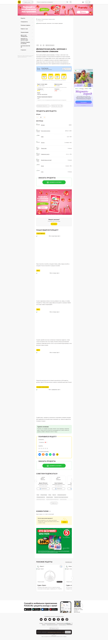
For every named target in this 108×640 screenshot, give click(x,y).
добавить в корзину (55, 182)
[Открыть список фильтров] (67, 2)
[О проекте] (32, 50)
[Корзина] (83, 2)
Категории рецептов (62, 624)
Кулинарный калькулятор (42, 105)
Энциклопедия (24, 32)
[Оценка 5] (47, 448)
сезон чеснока (63, 499)
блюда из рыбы (49, 497)
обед (50, 494)
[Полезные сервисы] (32, 25)
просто (54, 494)
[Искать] (70, 2)
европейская (44, 94)
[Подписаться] (61, 566)
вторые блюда (44, 494)
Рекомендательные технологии (52, 624)
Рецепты (23, 18)
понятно (68, 632)
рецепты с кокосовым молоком (61, 497)
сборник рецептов (41, 497)
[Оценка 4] (45, 448)
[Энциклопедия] (32, 32)
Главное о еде (24, 28)
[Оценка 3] (43, 448)
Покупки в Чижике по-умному (25, 43)
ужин (38, 494)
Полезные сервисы (25, 25)
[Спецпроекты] (32, 22)
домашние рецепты (62, 494)
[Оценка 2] (41, 448)
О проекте (23, 50)
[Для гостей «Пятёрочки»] (32, 36)
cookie (63, 632)
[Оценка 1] (39, 448)
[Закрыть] (72, 623)
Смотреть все (68, 562)
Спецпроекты (24, 21)
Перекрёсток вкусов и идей (24, 39)
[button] (36, 481)
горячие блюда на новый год (52, 499)
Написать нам (55, 628)
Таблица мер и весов (56, 105)
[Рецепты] (32, 18)
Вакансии (43, 624)
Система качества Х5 (25, 46)
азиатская (39, 94)
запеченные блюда (41, 499)
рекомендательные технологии (54, 632)
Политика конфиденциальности (49, 623)
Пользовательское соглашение (62, 623)
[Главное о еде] (32, 29)
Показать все (54, 503)
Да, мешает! (54, 223)
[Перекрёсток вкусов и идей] (32, 39)
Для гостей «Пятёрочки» (24, 36)
